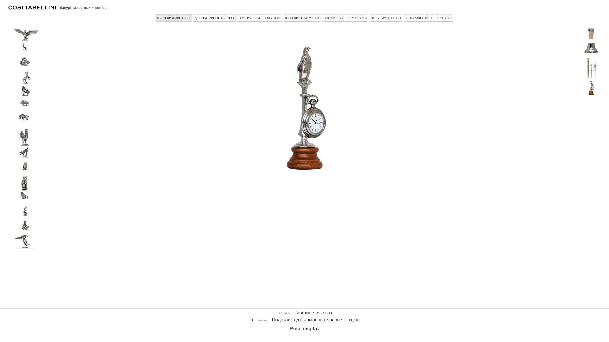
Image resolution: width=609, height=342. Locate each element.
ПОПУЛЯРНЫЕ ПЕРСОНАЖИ (345, 18)
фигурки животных (75, 7)
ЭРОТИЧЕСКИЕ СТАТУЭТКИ (259, 18)
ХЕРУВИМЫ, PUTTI (386, 18)
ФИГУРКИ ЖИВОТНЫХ (174, 18)
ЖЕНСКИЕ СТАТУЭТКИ (302, 18)
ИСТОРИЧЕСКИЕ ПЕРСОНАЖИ (428, 18)
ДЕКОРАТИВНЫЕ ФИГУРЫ (214, 18)
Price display (305, 328)
